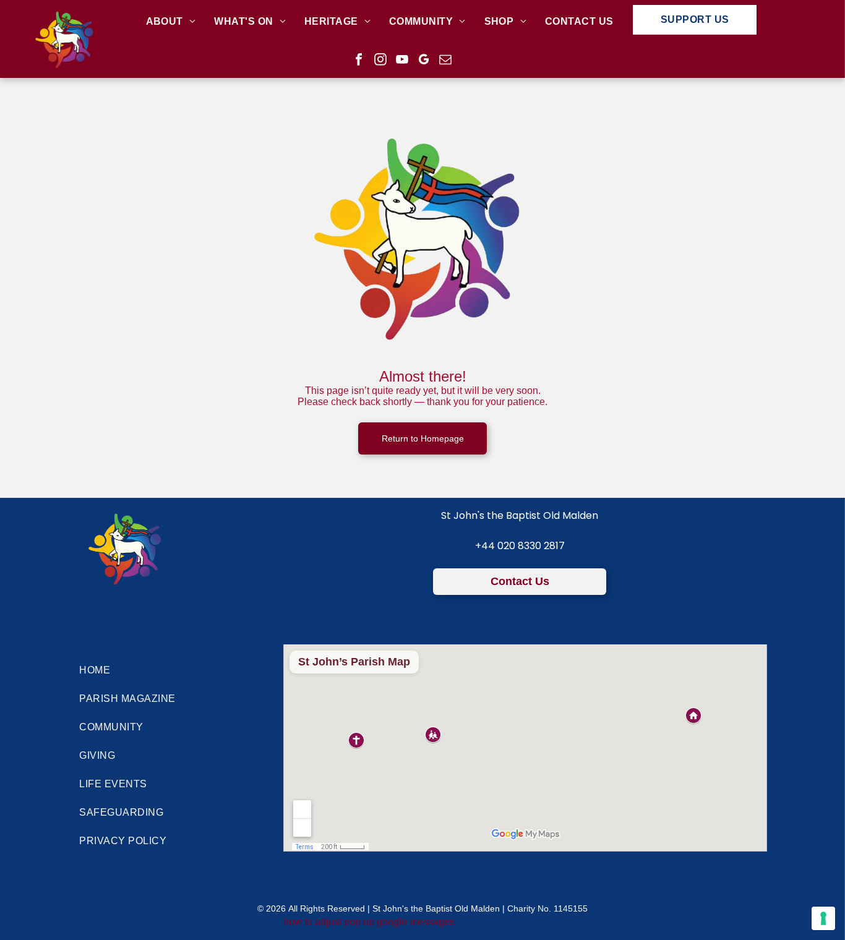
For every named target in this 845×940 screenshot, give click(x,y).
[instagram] (380, 61)
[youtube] (402, 61)
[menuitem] (171, 22)
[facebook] (359, 61)
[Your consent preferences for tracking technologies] (823, 918)
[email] (445, 61)
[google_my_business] (423, 61)
